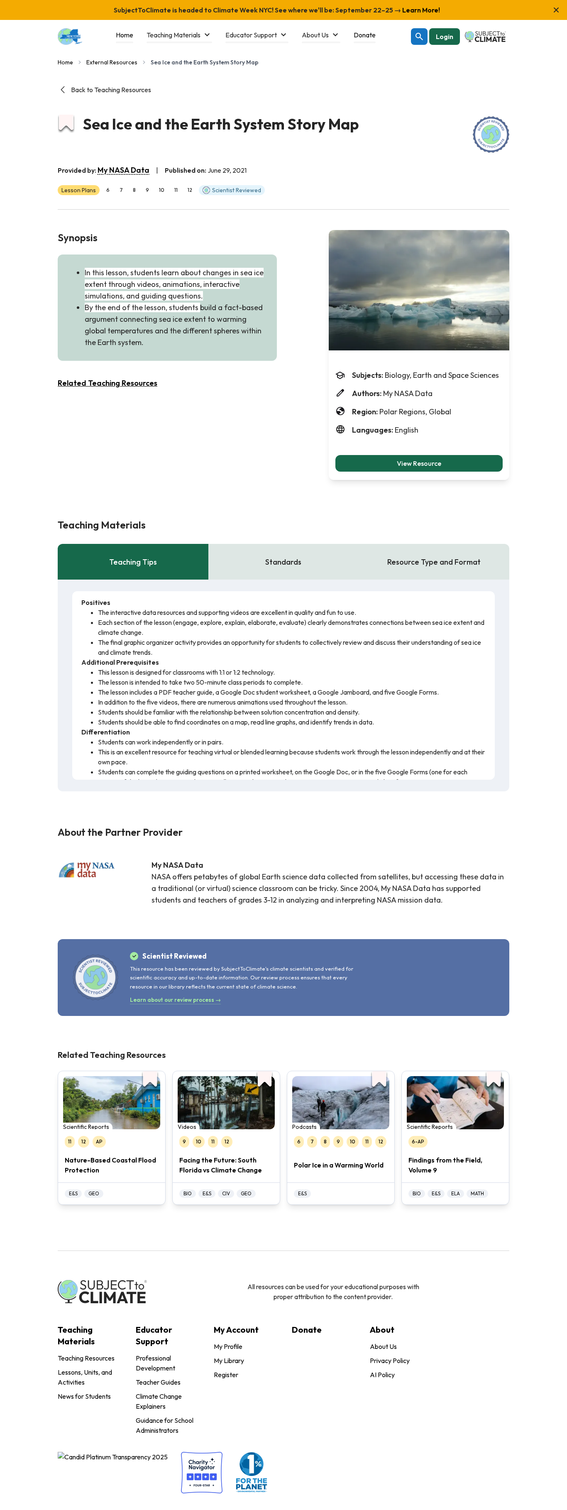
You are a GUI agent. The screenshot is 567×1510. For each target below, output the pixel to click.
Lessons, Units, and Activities (85, 1377)
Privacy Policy (390, 1360)
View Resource (419, 463)
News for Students (84, 1396)
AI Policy (382, 1375)
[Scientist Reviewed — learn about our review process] (491, 134)
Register (226, 1375)
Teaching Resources (86, 1358)
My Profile (228, 1346)
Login (444, 36)
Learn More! (420, 10)
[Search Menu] (419, 36)
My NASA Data (123, 170)
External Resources (111, 62)
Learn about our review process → (175, 999)
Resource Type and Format (434, 562)
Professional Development (155, 1363)
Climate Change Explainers (159, 1401)
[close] (556, 9)
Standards (283, 562)
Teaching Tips (133, 562)
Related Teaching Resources (107, 383)
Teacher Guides (158, 1382)
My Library (229, 1360)
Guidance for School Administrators (164, 1425)
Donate (307, 1329)
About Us (383, 1346)
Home (65, 62)
